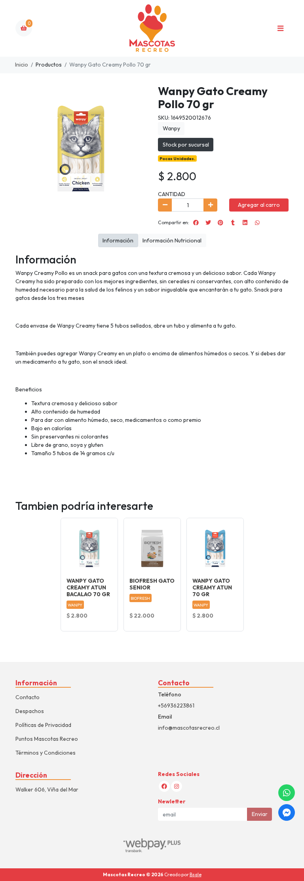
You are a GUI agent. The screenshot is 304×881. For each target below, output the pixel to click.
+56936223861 (176, 705)
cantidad (171, 194)
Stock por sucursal (186, 144)
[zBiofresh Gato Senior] (152, 546)
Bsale (195, 874)
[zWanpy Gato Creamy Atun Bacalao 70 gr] (89, 546)
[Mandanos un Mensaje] (286, 812)
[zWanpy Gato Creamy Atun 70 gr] (215, 546)
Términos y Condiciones (45, 752)
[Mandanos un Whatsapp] (286, 792)
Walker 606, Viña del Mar (46, 789)
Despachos (29, 711)
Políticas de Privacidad (43, 724)
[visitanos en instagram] (176, 786)
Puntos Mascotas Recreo (46, 738)
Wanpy (171, 128)
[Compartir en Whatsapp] (257, 222)
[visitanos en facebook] (164, 786)
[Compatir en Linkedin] (245, 222)
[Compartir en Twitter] (208, 222)
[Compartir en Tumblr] (232, 222)
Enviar (260, 814)
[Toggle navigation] (280, 28)
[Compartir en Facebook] (195, 222)
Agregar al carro (259, 204)
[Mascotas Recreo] (152, 28)
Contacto (27, 697)
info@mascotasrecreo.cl (189, 727)
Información (118, 240)
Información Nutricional (171, 240)
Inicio (21, 64)
